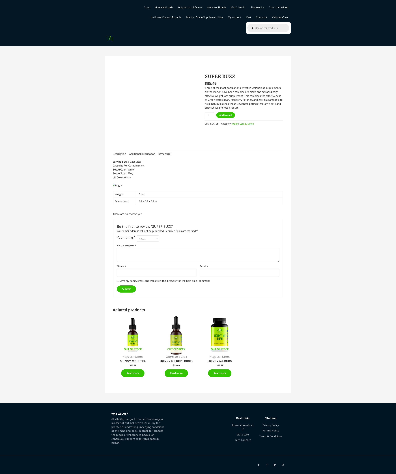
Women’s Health (216, 7)
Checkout (261, 17)
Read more (133, 373)
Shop (147, 7)
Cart (248, 17)
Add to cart (225, 115)
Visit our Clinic (280, 17)
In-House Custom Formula (166, 17)
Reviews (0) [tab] (164, 154)
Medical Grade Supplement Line (204, 17)
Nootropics (257, 7)
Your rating (126, 237)
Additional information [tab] (142, 154)
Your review (126, 246)
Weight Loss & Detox (190, 7)
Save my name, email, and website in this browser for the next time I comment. (165, 280)
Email (204, 266)
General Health (164, 7)
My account (234, 17)
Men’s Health (238, 7)
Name (121, 266)
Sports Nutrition (278, 7)
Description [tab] (119, 154)
